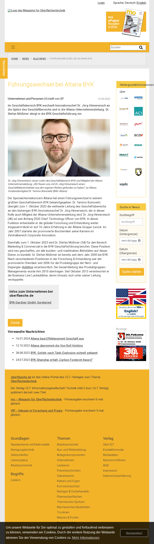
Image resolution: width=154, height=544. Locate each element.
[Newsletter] (10, 54)
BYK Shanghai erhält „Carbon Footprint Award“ (62, 360)
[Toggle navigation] (13, 47)
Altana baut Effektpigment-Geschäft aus (57, 339)
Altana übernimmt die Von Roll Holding (57, 346)
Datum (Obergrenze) (128, 251)
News (25, 58)
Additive (27, 267)
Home (14, 58)
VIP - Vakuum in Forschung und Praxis (36, 411)
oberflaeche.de (21, 377)
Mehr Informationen (85, 537)
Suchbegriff (127, 215)
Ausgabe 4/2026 (113, 25)
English (141, 3)
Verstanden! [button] (134, 533)
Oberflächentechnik (24, 381)
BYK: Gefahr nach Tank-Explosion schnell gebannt (64, 353)
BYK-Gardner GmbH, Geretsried (30, 302)
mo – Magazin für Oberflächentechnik (36, 399)
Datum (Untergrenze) (129, 232)
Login (101, 3)
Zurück (15, 322)
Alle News (39, 58)
